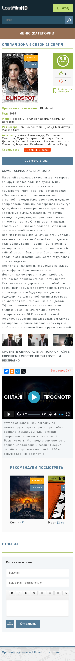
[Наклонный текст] (19, 593)
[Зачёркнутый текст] (34, 593)
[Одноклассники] (12, 371)
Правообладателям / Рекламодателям (30, 652)
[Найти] (69, 20)
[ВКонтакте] (6, 371)
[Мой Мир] (17, 371)
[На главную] (15, 8)
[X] (23, 371)
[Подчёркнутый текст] (26, 593)
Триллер (31, 118)
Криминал (59, 118)
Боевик (17, 118)
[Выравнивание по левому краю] (42, 593)
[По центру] (50, 593)
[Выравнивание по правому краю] (57, 593)
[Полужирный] (12, 593)
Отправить (28, 623)
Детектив (8, 121)
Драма (44, 118)
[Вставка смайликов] (65, 593)
